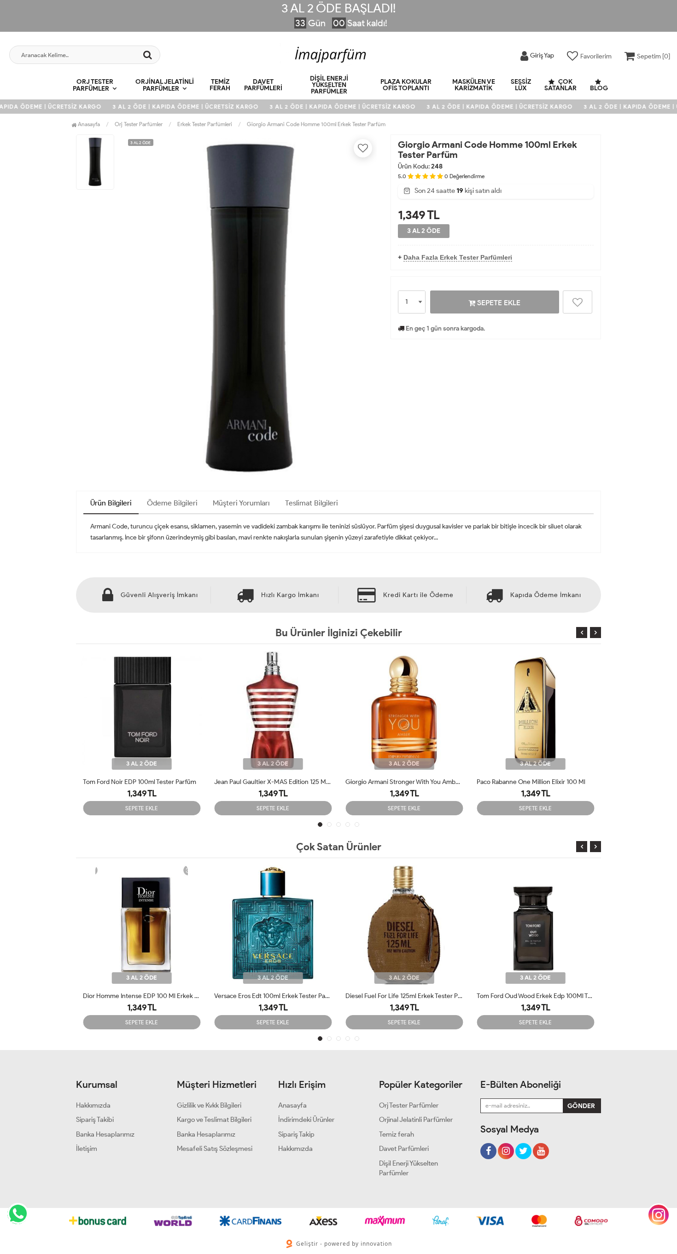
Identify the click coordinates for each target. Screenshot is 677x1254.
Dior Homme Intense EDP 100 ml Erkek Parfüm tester (141, 996)
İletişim (86, 1148)
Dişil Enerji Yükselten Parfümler (329, 85)
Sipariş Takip (296, 1134)
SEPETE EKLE (497, 302)
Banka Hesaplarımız (105, 1134)
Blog (599, 88)
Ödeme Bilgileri (172, 503)
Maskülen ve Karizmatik (473, 85)
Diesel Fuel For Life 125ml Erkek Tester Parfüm (404, 996)
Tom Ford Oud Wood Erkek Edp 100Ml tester (535, 996)
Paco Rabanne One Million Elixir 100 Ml (531, 782)
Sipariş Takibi (95, 1119)
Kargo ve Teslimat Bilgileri (214, 1119)
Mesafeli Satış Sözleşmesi (214, 1148)
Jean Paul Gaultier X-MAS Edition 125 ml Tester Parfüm (273, 782)
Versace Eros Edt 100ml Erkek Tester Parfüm (273, 996)
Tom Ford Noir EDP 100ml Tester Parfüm (139, 782)
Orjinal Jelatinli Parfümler (164, 85)
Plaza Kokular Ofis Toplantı (406, 85)
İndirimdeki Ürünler (306, 1119)
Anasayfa (88, 124)
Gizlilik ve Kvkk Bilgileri (209, 1105)
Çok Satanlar (560, 85)
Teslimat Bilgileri (311, 503)
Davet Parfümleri (263, 85)
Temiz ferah (220, 85)
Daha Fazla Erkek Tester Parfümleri (457, 257)
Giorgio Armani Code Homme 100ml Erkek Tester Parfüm (316, 124)
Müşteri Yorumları (241, 503)
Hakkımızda (93, 1105)
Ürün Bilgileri (111, 503)
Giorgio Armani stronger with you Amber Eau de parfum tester (404, 782)
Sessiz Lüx (521, 85)
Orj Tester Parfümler (93, 85)
